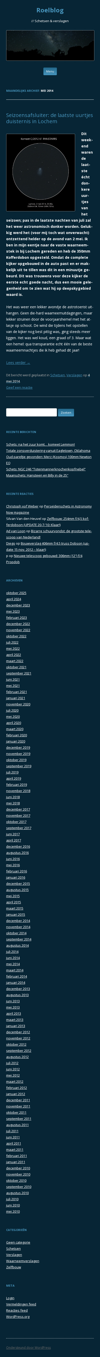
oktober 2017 (16, 821)
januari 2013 (15, 1025)
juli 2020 (12, 710)
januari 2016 (15, 877)
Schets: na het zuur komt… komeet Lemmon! (40, 444)
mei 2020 (13, 716)
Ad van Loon (15, 531)
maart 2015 (14, 908)
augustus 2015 (17, 889)
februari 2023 (16, 617)
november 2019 (18, 753)
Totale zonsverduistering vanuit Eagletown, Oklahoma (48, 450)
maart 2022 (14, 661)
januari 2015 (15, 914)
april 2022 (13, 654)
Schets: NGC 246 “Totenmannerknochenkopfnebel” (46, 469)
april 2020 (13, 722)
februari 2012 (16, 1087)
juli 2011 (12, 1131)
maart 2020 (14, 729)
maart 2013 (14, 1019)
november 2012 (18, 1038)
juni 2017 (13, 834)
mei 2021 (13, 685)
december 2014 (18, 920)
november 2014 (18, 927)
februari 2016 (16, 871)
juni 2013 (13, 1001)
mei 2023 (13, 611)
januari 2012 (15, 1094)
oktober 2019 (16, 759)
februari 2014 (16, 976)
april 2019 (13, 778)
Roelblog (50, 10)
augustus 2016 (17, 852)
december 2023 (18, 605)
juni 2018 (13, 797)
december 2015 (18, 883)
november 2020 (18, 704)
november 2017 (18, 815)
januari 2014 (15, 982)
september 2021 (18, 673)
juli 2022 (12, 642)
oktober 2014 (16, 933)
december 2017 (18, 809)
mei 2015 (13, 896)
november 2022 (18, 630)
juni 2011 (13, 1137)
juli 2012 (12, 1063)
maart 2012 (14, 1081)
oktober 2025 (16, 592)
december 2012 (18, 1032)
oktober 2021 (16, 667)
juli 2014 (12, 951)
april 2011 (13, 1143)
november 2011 (18, 1106)
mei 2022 (13, 648)
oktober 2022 (16, 636)
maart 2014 (14, 970)
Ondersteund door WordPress (28, 1347)
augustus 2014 (17, 945)
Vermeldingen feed (21, 1304)
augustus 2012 (17, 1056)
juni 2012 (13, 1069)
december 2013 (18, 988)
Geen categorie (18, 1242)
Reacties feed (17, 1310)
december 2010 (18, 1168)
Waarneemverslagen (22, 1261)
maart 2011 (14, 1149)
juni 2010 (13, 1205)
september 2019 (18, 766)
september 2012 (18, 1050)
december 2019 (18, 747)
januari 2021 (15, 698)
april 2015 (13, 902)
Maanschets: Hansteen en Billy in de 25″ (37, 475)
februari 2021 (16, 691)
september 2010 (18, 1186)
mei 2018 (13, 803)
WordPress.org (17, 1316)
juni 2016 (13, 858)
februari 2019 (16, 784)
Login (10, 1298)
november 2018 (18, 790)
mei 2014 (13, 964)
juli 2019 (12, 772)
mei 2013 (13, 1007)
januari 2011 (15, 1162)
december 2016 (18, 846)
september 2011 (18, 1118)
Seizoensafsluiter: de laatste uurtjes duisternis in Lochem (49, 118)
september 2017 (18, 828)
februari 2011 (16, 1155)
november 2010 (18, 1174)
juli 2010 (12, 1199)
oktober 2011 (16, 1112)
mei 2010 (13, 1211)
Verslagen (74, 375)
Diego (10, 543)
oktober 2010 (16, 1180)
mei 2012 (13, 1075)
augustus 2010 (17, 1193)
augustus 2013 (17, 995)
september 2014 (18, 939)
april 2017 (13, 840)
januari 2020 (15, 741)
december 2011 (18, 1100)
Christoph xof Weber (22, 506)
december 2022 (18, 623)
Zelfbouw (13, 1267)
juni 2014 (13, 957)
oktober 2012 (16, 1044)
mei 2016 (13, 865)
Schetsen (57, 375)
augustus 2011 (17, 1124)
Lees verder (18, 362)
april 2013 (13, 1013)
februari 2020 (16, 735)
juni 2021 (13, 679)
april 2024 (13, 599)
